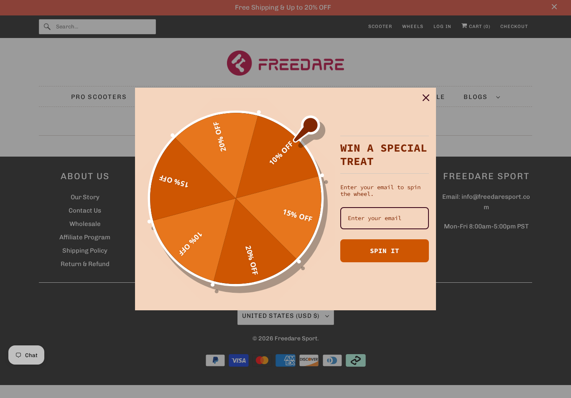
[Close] (426, 98)
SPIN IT (384, 250)
